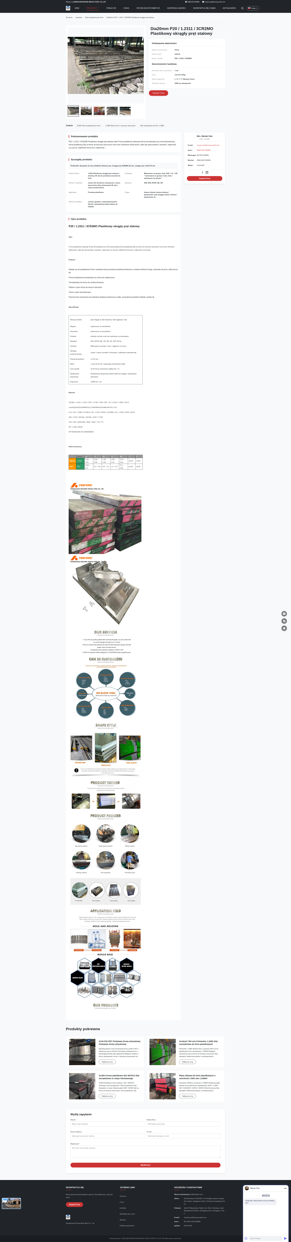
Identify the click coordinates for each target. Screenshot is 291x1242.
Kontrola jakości (176, 8)
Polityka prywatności (127, 1226)
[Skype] (284, 621)
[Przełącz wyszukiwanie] (242, 8)
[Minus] (285, 1188)
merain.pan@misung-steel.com (215, 2)
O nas (126, 8)
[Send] (285, 1238)
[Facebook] (202, 172)
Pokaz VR (111, 8)
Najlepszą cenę (107, 1062)
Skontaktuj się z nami (204, 8)
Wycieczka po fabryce (148, 8)
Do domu (69, 17)
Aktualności (229, 8)
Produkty (92, 8)
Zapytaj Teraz (204, 178)
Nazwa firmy (151, 1120)
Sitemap (123, 1220)
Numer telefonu (76, 1132)
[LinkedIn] (207, 172)
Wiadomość (75, 1144)
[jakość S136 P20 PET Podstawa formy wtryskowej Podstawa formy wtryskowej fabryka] (82, 1052)
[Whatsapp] (284, 628)
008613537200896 (204, 150)
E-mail (149, 1132)
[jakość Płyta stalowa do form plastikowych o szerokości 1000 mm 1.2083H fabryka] (162, 1086)
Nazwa (73, 1120)
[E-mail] (284, 613)
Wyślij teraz (145, 1165)
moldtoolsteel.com (196, 1194)
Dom (77, 8)
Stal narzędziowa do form (94, 17)
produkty (79, 17)
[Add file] (246, 1238)
